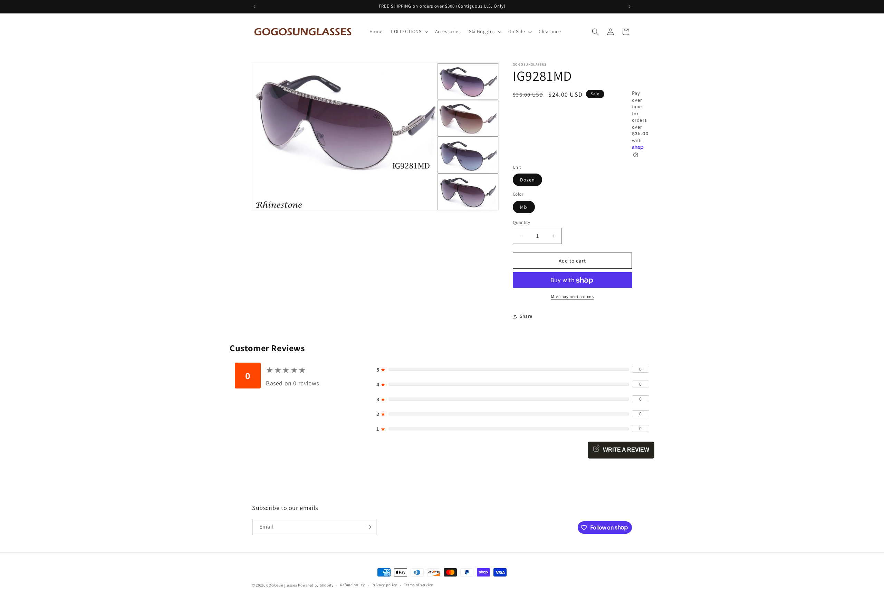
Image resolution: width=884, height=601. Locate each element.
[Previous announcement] (254, 6)
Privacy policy (384, 584)
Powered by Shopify (316, 585)
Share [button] (526, 316)
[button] (409, 31)
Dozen (527, 180)
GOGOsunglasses (281, 585)
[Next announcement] (629, 6)
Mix (524, 207)
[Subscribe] (368, 527)
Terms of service (418, 584)
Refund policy (352, 584)
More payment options (572, 296)
